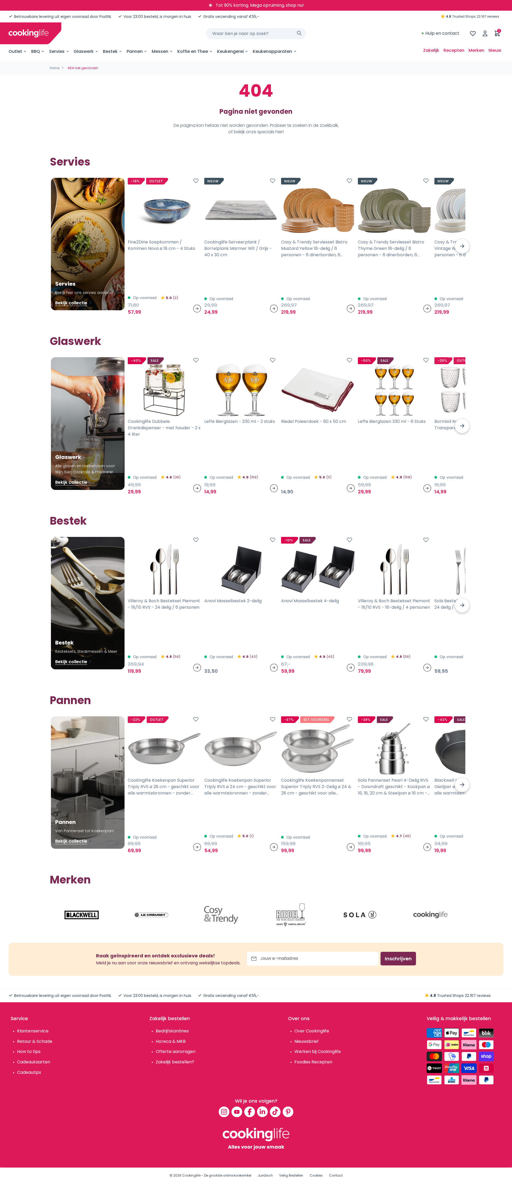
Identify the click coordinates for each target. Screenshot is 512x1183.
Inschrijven (398, 958)
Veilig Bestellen (291, 1175)
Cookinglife (191, 1175)
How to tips (29, 1051)
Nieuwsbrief (306, 1041)
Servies (57, 51)
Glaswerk (84, 51)
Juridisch (265, 1175)
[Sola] (360, 915)
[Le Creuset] (151, 915)
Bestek (110, 51)
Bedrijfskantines (172, 1031)
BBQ (35, 51)
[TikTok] (275, 1111)
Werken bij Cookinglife (317, 1051)
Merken (476, 50)
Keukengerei (230, 51)
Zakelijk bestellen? (175, 1062)
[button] (462, 246)
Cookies (316, 1175)
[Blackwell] (81, 915)
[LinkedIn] (262, 1111)
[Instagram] (224, 1111)
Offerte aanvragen (175, 1051)
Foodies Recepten (313, 1062)
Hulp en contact (442, 33)
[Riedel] (291, 915)
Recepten (453, 50)
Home (54, 68)
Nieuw (495, 50)
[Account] (485, 33)
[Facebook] (249, 1111)
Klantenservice (33, 1031)
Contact (336, 1175)
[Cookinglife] (29, 33)
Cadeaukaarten (33, 1062)
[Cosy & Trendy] (221, 915)
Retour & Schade (34, 1041)
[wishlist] (473, 33)
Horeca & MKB (171, 1041)
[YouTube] (236, 1111)
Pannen (135, 51)
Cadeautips (29, 1072)
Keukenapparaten (272, 51)
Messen (160, 51)
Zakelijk (431, 50)
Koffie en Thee (192, 51)
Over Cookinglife (311, 1031)
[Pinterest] (288, 1111)
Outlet (15, 51)
